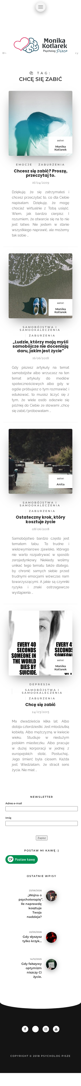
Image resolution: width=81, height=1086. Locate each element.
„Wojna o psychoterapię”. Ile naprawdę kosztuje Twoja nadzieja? (30, 906)
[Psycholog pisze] (40, 47)
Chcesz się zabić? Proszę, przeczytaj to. (40, 173)
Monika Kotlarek (60, 148)
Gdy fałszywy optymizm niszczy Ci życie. (31, 970)
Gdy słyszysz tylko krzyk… (32, 939)
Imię (8, 817)
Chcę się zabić (40, 705)
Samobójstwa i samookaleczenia (40, 328)
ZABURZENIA (51, 164)
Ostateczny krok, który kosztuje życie (40, 519)
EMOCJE (24, 164)
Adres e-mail (13, 803)
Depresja (40, 684)
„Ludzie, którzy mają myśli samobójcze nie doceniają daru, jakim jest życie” (40, 346)
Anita (61, 484)
